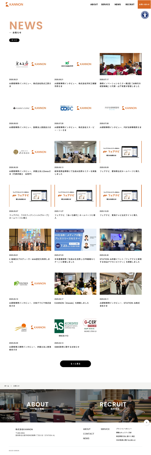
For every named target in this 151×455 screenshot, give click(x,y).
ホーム (6, 386)
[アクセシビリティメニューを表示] (145, 15)
